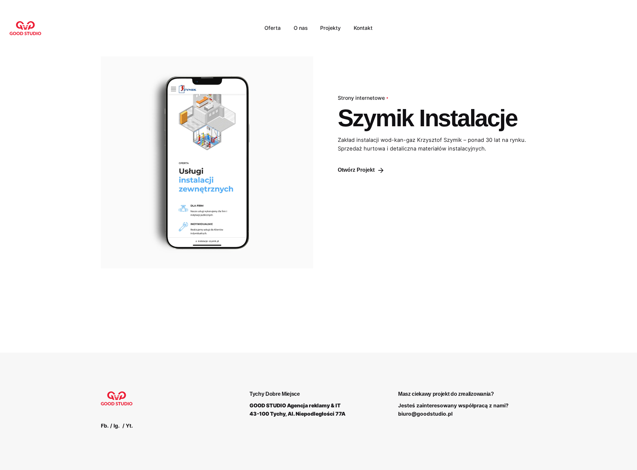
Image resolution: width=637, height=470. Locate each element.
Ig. (116, 426)
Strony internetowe (361, 98)
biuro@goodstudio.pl (425, 414)
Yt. (129, 426)
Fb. (105, 426)
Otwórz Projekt (356, 170)
